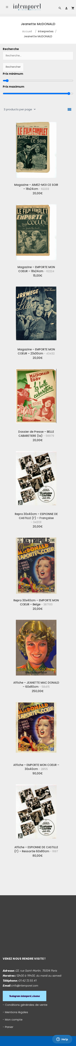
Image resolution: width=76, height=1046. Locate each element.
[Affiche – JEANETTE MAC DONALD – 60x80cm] (36, 647)
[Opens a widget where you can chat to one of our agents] (62, 1039)
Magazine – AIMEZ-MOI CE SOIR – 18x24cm (36, 187)
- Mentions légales (15, 1012)
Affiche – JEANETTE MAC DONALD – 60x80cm (36, 685)
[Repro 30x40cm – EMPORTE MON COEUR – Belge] (36, 565)
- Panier (8, 1027)
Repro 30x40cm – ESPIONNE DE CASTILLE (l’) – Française (36, 518)
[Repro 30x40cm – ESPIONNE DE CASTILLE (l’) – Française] (36, 478)
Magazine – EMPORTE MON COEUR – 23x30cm (36, 351)
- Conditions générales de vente (25, 1005)
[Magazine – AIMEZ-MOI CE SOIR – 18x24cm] (36, 149)
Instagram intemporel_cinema (24, 996)
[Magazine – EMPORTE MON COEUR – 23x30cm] (36, 314)
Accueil (27, 31)
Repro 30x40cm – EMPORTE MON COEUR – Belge (36, 602)
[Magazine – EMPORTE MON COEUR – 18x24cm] (36, 231)
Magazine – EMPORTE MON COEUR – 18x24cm (36, 269)
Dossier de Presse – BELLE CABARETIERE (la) (36, 434)
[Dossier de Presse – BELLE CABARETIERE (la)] (36, 396)
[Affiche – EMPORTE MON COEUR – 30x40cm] (36, 729)
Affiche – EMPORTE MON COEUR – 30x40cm (36, 767)
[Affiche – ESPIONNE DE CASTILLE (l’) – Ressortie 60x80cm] (36, 812)
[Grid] (69, 109)
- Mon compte (13, 1019)
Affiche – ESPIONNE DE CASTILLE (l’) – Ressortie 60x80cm (36, 849)
